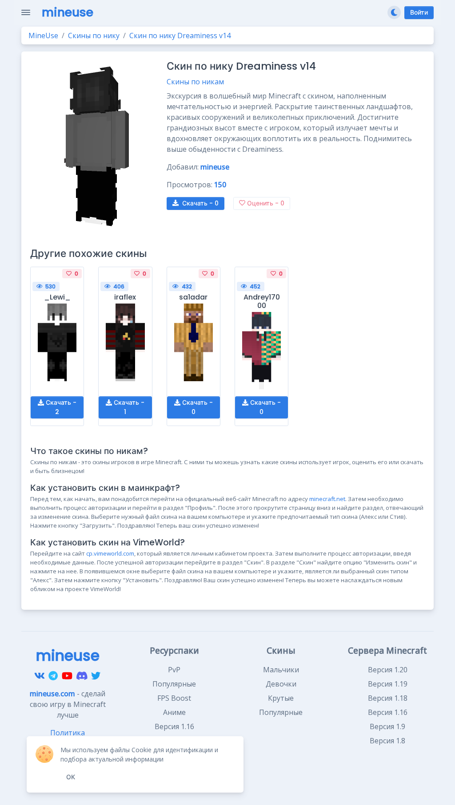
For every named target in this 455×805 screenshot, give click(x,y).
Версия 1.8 (387, 741)
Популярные (174, 684)
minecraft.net (327, 499)
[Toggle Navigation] (26, 12)
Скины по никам (195, 82)
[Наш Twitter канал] (95, 676)
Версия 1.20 (387, 670)
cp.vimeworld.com (110, 553)
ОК (70, 777)
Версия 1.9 (387, 726)
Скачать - (200, 203)
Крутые (281, 698)
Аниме (174, 712)
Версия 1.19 (387, 684)
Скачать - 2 (60, 407)
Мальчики (281, 670)
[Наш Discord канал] (82, 676)
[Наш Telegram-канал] (53, 676)
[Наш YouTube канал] (67, 676)
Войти (419, 12)
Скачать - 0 (196, 407)
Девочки (281, 684)
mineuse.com (52, 693)
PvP (174, 670)
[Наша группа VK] (39, 676)
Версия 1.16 (387, 712)
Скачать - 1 (128, 407)
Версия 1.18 (387, 698)
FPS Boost (174, 698)
